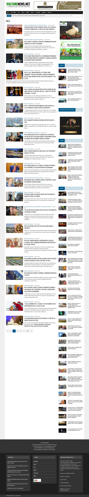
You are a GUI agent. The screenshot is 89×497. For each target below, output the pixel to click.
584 (27, 330)
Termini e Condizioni (64, 476)
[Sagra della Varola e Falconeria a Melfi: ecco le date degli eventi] (62, 350)
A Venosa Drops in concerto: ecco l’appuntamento (15, 488)
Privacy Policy (63, 479)
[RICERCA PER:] (75, 15)
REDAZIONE (44, 12)
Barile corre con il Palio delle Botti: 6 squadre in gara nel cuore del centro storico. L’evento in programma (74, 342)
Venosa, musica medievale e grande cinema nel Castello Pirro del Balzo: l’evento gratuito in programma (75, 416)
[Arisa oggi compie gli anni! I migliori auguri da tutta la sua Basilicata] (62, 254)
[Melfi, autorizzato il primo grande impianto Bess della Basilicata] (62, 247)
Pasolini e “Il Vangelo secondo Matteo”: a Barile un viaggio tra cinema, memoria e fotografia (75, 320)
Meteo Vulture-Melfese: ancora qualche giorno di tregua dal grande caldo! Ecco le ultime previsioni (75, 93)
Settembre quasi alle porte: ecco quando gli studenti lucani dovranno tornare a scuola (75, 161)
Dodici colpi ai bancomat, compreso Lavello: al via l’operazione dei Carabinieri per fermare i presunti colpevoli (75, 356)
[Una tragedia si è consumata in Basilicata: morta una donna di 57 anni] (62, 225)
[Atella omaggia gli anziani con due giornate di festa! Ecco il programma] (62, 291)
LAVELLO (23, 12)
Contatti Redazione (64, 482)
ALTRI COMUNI (38, 12)
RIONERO (27, 12)
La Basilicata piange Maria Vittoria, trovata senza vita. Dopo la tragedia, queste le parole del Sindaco (74, 71)
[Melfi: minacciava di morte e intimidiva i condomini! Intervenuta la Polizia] (14, 279)
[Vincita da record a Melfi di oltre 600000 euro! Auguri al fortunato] (14, 232)
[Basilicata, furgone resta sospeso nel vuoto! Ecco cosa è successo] (62, 364)
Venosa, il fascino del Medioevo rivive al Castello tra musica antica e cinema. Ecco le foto (75, 86)
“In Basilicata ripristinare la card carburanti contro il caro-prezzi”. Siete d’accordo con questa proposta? (75, 282)
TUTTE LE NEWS (13, 12)
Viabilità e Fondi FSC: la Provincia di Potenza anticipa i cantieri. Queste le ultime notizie (74, 268)
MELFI (19, 12)
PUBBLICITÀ (49, 12)
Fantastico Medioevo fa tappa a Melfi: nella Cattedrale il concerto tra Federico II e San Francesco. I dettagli (75, 194)
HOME (8, 12)
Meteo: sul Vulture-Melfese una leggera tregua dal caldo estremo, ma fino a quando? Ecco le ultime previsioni (74, 334)
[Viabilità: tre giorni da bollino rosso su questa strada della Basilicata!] (62, 101)
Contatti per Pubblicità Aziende (67, 473)
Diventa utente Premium (65, 485)
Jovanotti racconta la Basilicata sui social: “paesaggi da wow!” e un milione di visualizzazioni (75, 327)
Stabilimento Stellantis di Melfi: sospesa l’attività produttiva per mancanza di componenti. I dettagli (75, 154)
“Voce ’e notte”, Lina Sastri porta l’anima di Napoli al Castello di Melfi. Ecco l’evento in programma (75, 402)
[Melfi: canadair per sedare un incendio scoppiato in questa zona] (14, 126)
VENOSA (32, 12)
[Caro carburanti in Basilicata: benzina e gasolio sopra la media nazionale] (62, 314)
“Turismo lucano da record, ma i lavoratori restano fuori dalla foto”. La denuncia (75, 275)
